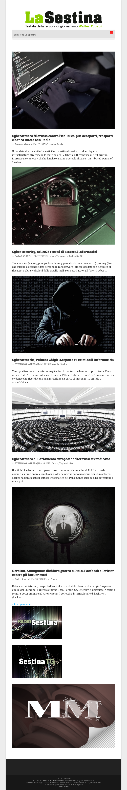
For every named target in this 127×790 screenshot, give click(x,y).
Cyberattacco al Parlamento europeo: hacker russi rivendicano (61, 458)
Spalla (60, 144)
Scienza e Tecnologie (57, 256)
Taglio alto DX (66, 463)
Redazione (63, 786)
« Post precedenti (22, 604)
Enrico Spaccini (22, 579)
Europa (54, 463)
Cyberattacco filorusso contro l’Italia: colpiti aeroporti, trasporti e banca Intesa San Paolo (62, 137)
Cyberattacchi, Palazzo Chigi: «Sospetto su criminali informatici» (63, 359)
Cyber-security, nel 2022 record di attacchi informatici (54, 251)
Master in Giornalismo (53, 780)
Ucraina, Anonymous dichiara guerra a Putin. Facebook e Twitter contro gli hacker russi (63, 572)
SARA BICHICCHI (23, 256)
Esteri (47, 579)
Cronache (51, 144)
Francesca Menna (23, 144)
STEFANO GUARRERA (26, 364)
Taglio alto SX (76, 256)
